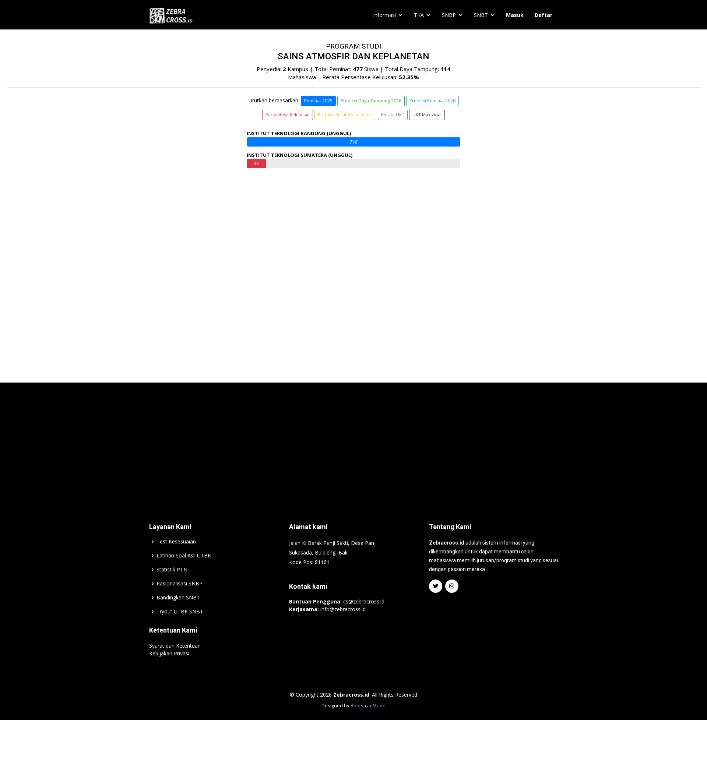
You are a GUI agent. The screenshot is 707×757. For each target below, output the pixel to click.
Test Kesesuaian (176, 541)
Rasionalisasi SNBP (179, 583)
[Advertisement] (353, 441)
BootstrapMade (368, 705)
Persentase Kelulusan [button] (287, 115)
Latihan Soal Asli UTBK (183, 555)
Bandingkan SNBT (178, 597)
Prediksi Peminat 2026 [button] (432, 101)
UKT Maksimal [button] (427, 115)
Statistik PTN (171, 569)
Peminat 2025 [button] (318, 101)
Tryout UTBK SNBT (179, 611)
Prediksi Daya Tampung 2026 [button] (371, 101)
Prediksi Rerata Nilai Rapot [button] (345, 115)
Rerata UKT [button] (392, 115)
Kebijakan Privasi (169, 653)
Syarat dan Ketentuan (175, 645)
